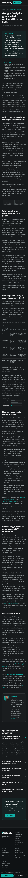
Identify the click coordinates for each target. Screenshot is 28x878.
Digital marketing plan (20, 855)
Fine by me (7, 875)
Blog (8, 9)
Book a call (17, 2)
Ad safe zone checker (5, 853)
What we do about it (10, 78)
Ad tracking (18, 857)
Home (3, 9)
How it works (18, 836)
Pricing (17, 838)
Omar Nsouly (15, 696)
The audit (17, 840)
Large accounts (19, 842)
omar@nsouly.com (6, 863)
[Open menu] (24, 2)
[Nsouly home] (7, 3)
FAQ (16, 844)
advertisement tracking (11, 603)
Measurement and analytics (16, 9)
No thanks (20, 875)
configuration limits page (9, 501)
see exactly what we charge (15, 674)
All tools (4, 850)
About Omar (5, 865)
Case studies (18, 834)
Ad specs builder (6, 855)
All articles (17, 850)
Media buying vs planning (19, 853)
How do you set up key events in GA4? (15, 73)
